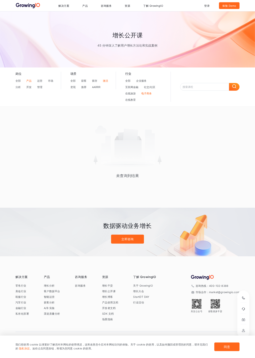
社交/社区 (149, 87)
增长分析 (49, 285)
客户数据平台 (52, 291)
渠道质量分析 (52, 313)
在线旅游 (130, 93)
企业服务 (141, 80)
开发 (29, 87)
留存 (94, 80)
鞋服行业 (20, 296)
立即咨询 (127, 239)
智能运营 (49, 296)
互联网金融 (131, 87)
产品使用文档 (110, 302)
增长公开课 (109, 291)
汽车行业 (20, 302)
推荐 (83, 87)
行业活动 (138, 302)
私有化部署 (22, 313)
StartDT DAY (141, 296)
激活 (105, 80)
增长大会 (138, 291)
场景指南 (107, 319)
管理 (39, 87)
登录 (207, 5)
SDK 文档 (108, 313)
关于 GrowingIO (143, 285)
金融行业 (20, 308)
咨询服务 (106, 5)
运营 (39, 80)
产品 (29, 80)
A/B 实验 (49, 308)
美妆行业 (20, 291)
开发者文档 (109, 308)
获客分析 (49, 302)
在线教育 (130, 99)
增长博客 (107, 296)
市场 (50, 80)
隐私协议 (24, 348)
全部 (18, 80)
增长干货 (107, 285)
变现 (73, 87)
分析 (18, 87)
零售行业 (20, 285)
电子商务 (146, 93)
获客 (83, 80)
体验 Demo (229, 5)
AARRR (96, 87)
